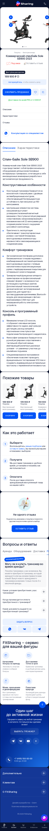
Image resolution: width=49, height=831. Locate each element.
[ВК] (20, 741)
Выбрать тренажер (24, 731)
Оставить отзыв (34, 63)
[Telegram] (13, 741)
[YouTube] (28, 741)
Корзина (23, 827)
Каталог (13, 827)
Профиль (44, 827)
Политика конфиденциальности (24, 806)
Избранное (34, 827)
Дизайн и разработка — (24, 803)
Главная (4, 827)
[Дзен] (36, 741)
